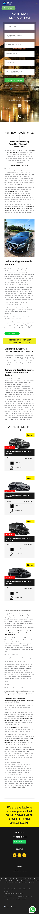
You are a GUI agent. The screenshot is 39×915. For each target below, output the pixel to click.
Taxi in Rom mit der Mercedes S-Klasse (18, 452)
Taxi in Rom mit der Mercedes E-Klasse (18, 496)
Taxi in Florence (29, 883)
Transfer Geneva (11, 881)
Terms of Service (18, 899)
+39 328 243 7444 (19, 837)
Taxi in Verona (31, 881)
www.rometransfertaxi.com (12, 774)
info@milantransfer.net (19, 871)
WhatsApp (9, 8)
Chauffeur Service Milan (17, 879)
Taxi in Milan (5, 879)
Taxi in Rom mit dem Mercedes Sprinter (18, 539)
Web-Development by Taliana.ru (13, 893)
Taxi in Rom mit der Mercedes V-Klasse (18, 582)
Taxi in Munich (18, 883)
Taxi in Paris (29, 879)
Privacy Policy (7, 899)
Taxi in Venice (21, 881)
